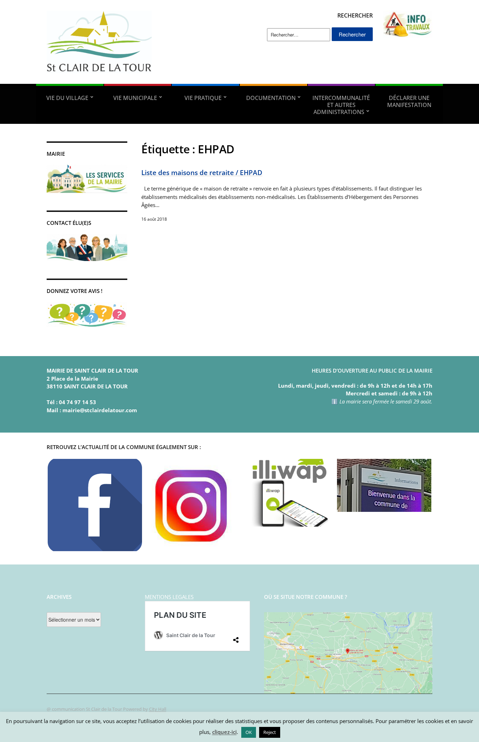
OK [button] (248, 732)
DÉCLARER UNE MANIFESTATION (409, 101)
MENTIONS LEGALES (169, 596)
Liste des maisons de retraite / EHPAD (201, 172)
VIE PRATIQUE (203, 98)
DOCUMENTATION (271, 98)
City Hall (157, 709)
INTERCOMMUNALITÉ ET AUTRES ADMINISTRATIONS (341, 105)
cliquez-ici (224, 731)
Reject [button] (269, 732)
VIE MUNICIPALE (135, 98)
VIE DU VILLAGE (67, 98)
